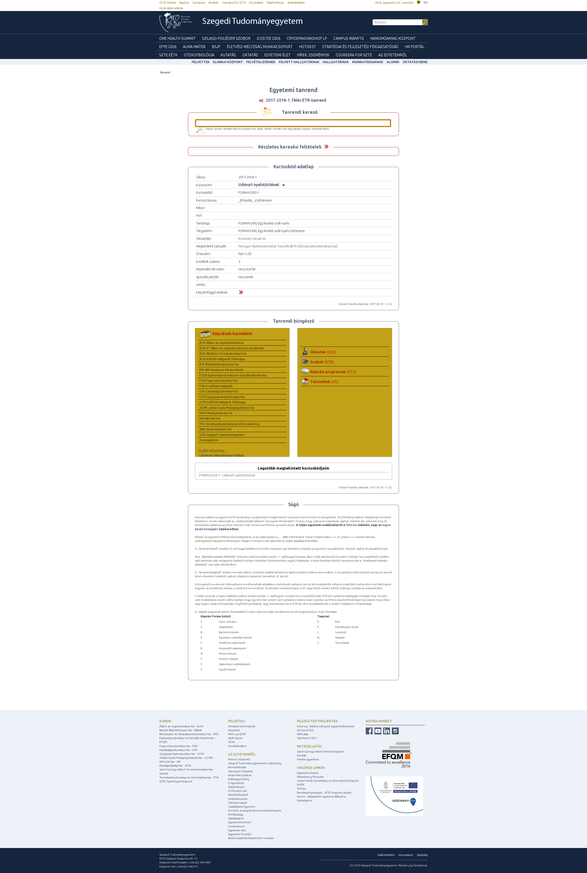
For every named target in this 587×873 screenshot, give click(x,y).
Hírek (231, 741)
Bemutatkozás (237, 767)
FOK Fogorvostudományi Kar (218, 380)
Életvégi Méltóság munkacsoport (260, 47)
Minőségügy (235, 814)
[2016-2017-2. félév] (261, 100)
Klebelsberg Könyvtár (310, 776)
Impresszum (405, 854)
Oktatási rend (415, 62)
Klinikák (301, 755)
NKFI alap (302, 734)
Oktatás (250, 55)
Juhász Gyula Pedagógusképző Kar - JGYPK (186, 757)
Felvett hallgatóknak (299, 62)
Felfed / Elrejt (326, 146)
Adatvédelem (296, 2)
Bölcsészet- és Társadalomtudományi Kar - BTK (189, 734)
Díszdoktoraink (237, 798)
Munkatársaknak (367, 62)
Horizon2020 (305, 730)
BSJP (216, 47)
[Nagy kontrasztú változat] (418, 1)
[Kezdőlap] (175, 22)
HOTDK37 (307, 47)
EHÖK (300, 784)
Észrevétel (256, 2)
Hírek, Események (313, 55)
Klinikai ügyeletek (308, 759)
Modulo (214, 2)
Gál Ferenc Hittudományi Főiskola (221, 455)
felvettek (201, 62)
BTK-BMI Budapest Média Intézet (221, 369)
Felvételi (236, 721)
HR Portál (414, 47)
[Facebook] (369, 730)
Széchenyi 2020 (306, 737)
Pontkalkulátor (237, 745)
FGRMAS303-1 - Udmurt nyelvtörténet (227, 475)
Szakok (322, 362)
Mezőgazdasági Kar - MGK (175, 765)
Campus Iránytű (348, 38)
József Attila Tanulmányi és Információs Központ (328, 780)
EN (425, 2)
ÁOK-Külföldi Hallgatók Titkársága (222, 359)
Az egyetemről (242, 754)
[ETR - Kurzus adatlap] (282, 184)
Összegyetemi (209, 440)
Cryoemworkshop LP (307, 38)
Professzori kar (237, 790)
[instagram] (395, 730)
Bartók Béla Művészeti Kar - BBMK (180, 730)
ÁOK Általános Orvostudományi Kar (222, 353)
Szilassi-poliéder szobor (226, 38)
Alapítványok (236, 786)
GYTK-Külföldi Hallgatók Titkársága (222, 402)
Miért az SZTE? (237, 734)
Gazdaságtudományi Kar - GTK (178, 749)
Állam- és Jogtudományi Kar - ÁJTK (181, 726)
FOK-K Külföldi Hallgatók (216, 386)
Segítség (422, 854)
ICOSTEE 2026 (268, 38)
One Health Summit (177, 38)
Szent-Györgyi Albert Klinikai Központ (320, 751)
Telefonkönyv (275, 2)
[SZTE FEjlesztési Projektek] (394, 796)
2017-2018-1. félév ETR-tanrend (296, 100)
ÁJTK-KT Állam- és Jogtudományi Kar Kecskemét (231, 348)
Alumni (393, 62)
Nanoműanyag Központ (392, 38)
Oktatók (323, 352)
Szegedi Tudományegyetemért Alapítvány (255, 763)
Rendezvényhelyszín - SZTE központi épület (324, 792)
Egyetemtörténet (239, 822)
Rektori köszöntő (239, 759)
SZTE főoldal (167, 2)
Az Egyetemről (392, 55)
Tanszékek (324, 381)
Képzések (234, 730)
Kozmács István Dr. (252, 239)
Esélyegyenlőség (238, 779)
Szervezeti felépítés (240, 771)
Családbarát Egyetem (241, 806)
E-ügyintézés (236, 782)
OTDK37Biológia (199, 55)
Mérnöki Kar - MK (170, 761)
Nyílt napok (235, 737)
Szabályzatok (236, 818)
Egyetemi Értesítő (239, 834)
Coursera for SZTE (234, 2)
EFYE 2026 (168, 47)
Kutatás (228, 55)
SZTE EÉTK (168, 55)
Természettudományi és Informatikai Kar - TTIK (189, 777)
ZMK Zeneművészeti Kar (215, 429)
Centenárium (236, 826)
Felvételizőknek (260, 62)
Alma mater (194, 47)
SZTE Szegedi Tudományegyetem (221, 434)
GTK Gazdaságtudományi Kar (218, 391)
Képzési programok (333, 371)
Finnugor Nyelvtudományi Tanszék (263, 246)
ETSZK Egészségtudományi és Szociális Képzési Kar (233, 375)
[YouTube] (377, 730)
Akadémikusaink (238, 794)
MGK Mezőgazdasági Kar (216, 412)
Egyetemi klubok (307, 772)
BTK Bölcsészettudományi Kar (313, 246)
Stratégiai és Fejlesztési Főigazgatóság (360, 47)
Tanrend (164, 72)
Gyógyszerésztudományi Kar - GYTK (181, 753)
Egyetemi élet (277, 55)
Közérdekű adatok (171, 8)
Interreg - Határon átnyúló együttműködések (325, 726)
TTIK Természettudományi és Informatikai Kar (229, 423)
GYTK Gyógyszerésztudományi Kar (222, 396)
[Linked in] (386, 730)
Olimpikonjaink (237, 802)
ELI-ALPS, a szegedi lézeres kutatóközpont (254, 810)
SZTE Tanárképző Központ (175, 781)
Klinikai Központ (228, 62)
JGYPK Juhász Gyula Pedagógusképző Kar (227, 407)
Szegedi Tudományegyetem (252, 21)
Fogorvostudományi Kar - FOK (178, 745)
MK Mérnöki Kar (210, 418)
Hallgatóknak (336, 62)
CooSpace (198, 2)
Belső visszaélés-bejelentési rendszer (251, 838)
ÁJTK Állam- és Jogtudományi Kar (221, 342)
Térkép (301, 788)
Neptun (184, 2)
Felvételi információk (241, 726)
